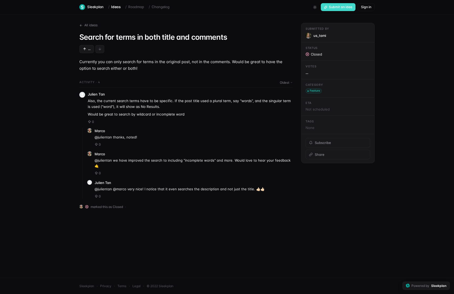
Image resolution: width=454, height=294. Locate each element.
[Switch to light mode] (315, 7)
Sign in (366, 7)
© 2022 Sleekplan (160, 286)
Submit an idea (340, 7)
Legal (136, 286)
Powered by (428, 286)
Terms (121, 286)
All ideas (91, 25)
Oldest (284, 82)
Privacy (105, 286)
